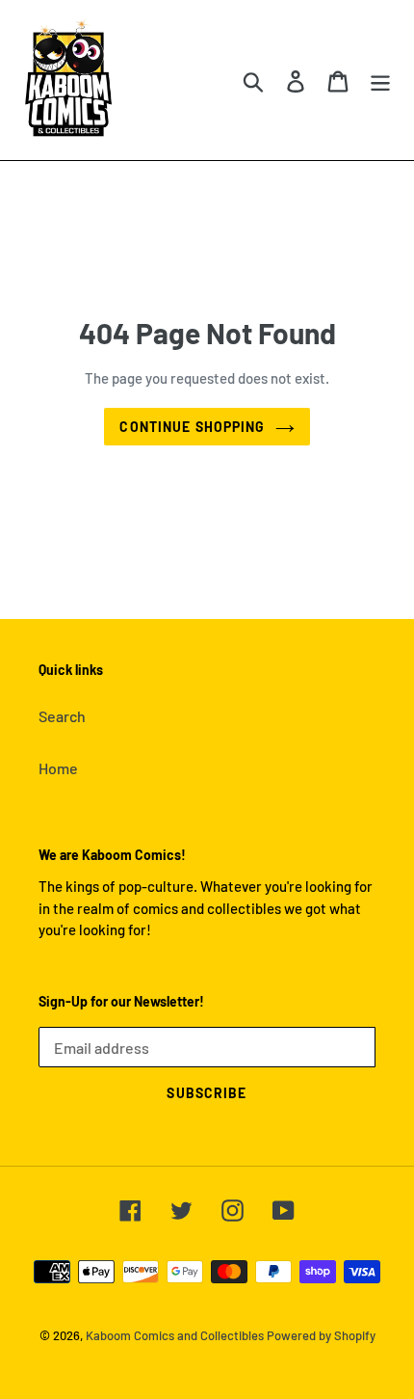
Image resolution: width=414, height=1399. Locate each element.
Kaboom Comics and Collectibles (175, 1335)
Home (58, 768)
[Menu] (380, 79)
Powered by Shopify (321, 1335)
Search (62, 716)
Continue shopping (192, 426)
